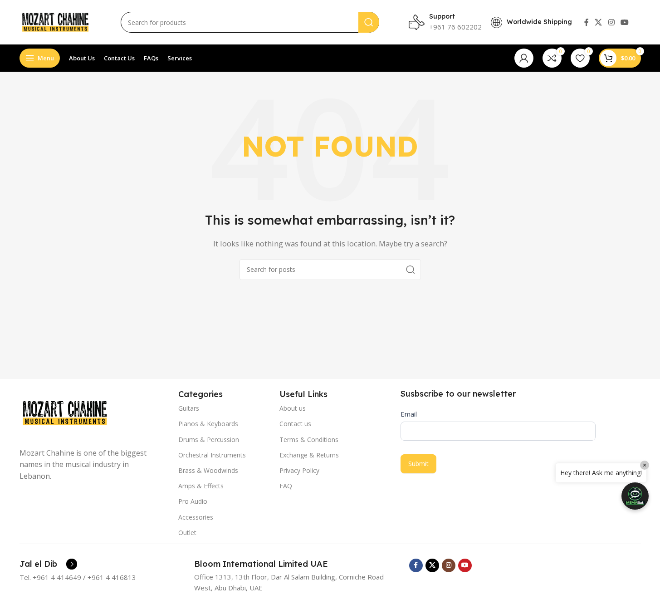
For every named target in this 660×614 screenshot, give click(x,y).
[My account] (524, 58)
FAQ (285, 485)
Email (409, 413)
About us (292, 408)
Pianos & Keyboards (208, 423)
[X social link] (598, 22)
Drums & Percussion (208, 439)
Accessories (195, 517)
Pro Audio (192, 501)
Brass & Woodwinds (208, 470)
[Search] (368, 22)
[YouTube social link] (624, 22)
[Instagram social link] (611, 22)
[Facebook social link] (586, 22)
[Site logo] (55, 21)
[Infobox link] (48, 564)
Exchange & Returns (309, 455)
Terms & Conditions (308, 439)
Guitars (188, 408)
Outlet (187, 532)
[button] (635, 496)
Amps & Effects (201, 485)
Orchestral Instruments (212, 455)
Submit (418, 463)
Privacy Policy (299, 470)
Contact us (295, 423)
